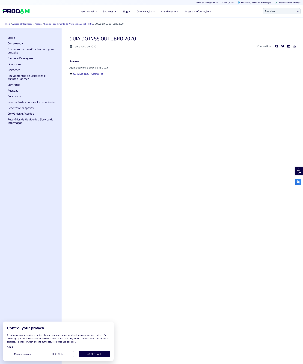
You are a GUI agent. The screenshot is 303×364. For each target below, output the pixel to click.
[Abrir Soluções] (115, 11)
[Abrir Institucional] (96, 11)
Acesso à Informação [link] (22, 23)
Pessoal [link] (38, 23)
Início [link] (7, 23)
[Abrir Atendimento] (178, 11)
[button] (277, 46)
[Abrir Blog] (129, 11)
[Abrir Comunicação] (154, 11)
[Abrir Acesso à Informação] (211, 11)
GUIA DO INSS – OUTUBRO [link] (88, 73)
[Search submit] (298, 11)
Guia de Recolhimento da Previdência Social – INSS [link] (68, 23)
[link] (299, 171)
